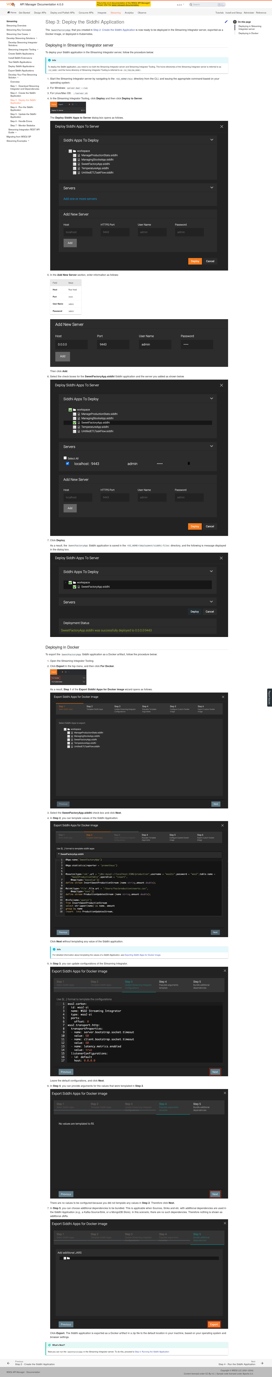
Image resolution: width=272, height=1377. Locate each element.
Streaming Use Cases (18, 33)
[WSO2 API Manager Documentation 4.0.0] (10, 4)
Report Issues (269, 697)
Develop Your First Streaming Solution (22, 76)
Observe (142, 12)
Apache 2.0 (248, 1373)
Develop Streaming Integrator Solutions (22, 44)
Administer (249, 12)
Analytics (129, 12)
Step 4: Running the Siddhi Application (152, 1351)
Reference (261, 12)
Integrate (102, 12)
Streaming (116, 12)
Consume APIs (86, 12)
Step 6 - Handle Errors (21, 121)
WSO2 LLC (237, 1370)
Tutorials (219, 12)
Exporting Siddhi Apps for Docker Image (143, 954)
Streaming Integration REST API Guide (24, 131)
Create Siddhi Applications (21, 53)
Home (13, 12)
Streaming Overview (16, 25)
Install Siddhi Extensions (20, 57)
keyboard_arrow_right (234, 21)
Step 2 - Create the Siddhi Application (23, 94)
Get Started (24, 12)
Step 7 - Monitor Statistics (22, 125)
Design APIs (40, 12)
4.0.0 (179, 4)
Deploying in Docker (248, 33)
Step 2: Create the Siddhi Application (114, 29)
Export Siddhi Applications (21, 70)
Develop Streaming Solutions (21, 38)
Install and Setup (234, 12)
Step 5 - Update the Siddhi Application (23, 115)
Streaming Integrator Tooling (22, 49)
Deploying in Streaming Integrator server (250, 27)
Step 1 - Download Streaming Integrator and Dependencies (24, 87)
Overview (15, 81)
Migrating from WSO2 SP (19, 136)
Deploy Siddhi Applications (21, 66)
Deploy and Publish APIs (62, 12)
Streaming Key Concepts (19, 29)
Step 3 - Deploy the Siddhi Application (23, 101)
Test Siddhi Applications (20, 61)
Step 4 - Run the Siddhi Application (21, 108)
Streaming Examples (17, 140)
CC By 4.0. (210, 1373)
